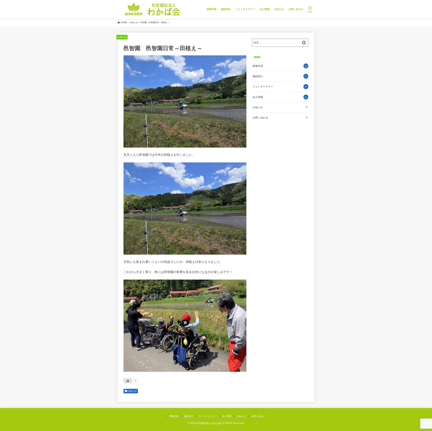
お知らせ (279, 9)
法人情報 (264, 9)
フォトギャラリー (245, 9)
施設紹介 (226, 9)
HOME (124, 22)
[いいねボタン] (128, 380)
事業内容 (212, 9)
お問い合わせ (296, 9)
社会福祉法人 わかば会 (208, 423)
